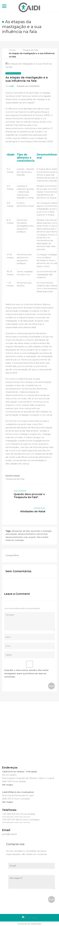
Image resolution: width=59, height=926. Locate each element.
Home (12, 50)
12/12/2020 (34, 86)
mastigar (19, 540)
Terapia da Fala (30, 50)
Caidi (11, 86)
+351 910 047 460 (11, 819)
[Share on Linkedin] (30, 555)
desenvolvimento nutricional (32, 534)
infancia (9, 540)
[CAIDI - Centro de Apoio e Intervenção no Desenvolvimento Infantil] (29, 6)
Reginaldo (36, 923)
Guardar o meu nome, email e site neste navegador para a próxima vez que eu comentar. (26, 673)
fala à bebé (42, 537)
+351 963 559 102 (10, 814)
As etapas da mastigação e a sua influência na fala (26, 79)
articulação (11, 534)
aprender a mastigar (41, 531)
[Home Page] (29, 917)
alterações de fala (21, 531)
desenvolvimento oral (16, 537)
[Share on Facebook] (24, 555)
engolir (32, 537)
